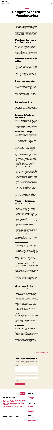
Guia (23, 8)
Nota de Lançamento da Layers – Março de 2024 (12, 413)
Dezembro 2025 (31, 397)
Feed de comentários (32, 420)
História (29, 408)
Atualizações (30, 406)
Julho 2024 (30, 400)
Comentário (17, 365)
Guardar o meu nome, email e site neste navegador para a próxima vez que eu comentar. (26, 381)
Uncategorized (27, 8)
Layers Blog (4, 1)
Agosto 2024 (30, 398)
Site (15, 376)
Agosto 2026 (30, 396)
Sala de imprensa (31, 410)
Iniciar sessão (30, 417)
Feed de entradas (31, 419)
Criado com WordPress (14, 427)
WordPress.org (31, 421)
